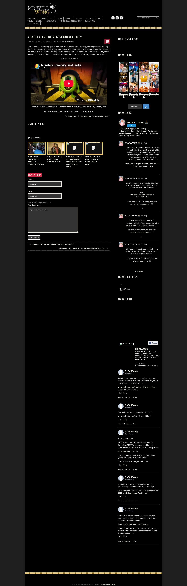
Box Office (69, 18)
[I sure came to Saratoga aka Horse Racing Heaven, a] (134, 67)
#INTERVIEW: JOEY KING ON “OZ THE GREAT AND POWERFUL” (82, 248)
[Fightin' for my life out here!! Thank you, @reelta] (134, 77)
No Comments (70, 41)
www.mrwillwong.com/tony (128, 451)
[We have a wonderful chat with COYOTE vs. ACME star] (154, 87)
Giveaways (42, 18)
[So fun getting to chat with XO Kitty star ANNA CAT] (134, 87)
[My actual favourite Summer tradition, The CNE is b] (123, 87)
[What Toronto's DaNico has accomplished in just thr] (144, 77)
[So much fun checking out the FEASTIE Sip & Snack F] (154, 77)
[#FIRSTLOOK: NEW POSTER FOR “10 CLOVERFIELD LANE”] (93, 148)
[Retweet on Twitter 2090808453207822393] (131, 265)
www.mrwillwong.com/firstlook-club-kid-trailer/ (135, 416)
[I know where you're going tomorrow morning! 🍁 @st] (144, 67)
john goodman (85, 116)
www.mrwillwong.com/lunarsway (136, 524)
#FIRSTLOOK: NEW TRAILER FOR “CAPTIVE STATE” (54, 159)
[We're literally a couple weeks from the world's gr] (123, 77)
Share (135, 397)
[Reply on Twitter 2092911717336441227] (127, 170)
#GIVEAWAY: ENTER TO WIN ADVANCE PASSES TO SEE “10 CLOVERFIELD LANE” (74, 162)
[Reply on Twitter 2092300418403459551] (127, 208)
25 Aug (144, 178)
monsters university (102, 116)
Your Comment (34, 205)
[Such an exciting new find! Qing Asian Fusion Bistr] (123, 97)
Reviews (59, 18)
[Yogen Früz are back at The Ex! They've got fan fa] (154, 67)
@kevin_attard (134, 159)
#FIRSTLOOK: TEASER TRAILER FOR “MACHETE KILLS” (53, 244)
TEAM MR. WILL (90, 21)
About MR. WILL (33, 23)
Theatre (79, 18)
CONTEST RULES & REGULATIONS (70, 21)
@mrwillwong (125, 289)
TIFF (51, 18)
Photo (125, 393)
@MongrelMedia (143, 204)
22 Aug (144, 215)
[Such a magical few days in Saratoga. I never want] (123, 67)
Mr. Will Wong (131, 371)
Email (30, 191)
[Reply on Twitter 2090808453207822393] (127, 265)
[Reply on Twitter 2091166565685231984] (127, 236)
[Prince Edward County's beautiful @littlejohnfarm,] (154, 97)
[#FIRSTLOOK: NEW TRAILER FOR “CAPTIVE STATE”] (55, 148)
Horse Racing (51, 21)
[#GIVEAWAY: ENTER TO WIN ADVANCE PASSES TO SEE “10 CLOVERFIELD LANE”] (74, 148)
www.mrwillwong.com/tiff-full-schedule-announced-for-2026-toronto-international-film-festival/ (138, 491)
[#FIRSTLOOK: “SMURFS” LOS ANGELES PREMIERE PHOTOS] (36, 148)
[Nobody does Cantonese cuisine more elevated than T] (134, 97)
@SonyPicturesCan (133, 225)
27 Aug (144, 143)
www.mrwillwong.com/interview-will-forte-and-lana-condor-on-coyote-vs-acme (137, 388)
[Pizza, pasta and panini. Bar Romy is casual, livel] (144, 87)
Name (30, 179)
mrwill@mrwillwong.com (108, 584)
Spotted (39, 21)
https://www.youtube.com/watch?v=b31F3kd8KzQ (142, 195)
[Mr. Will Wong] (127, 344)
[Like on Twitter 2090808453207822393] (136, 265)
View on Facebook (124, 397)
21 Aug (144, 244)
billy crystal (72, 116)
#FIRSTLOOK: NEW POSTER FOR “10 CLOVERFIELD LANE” (92, 160)
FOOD (99, 18)
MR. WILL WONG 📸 (132, 143)
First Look (32, 18)
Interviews (90, 18)
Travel (30, 21)
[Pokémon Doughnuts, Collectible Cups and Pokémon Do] (144, 97)
